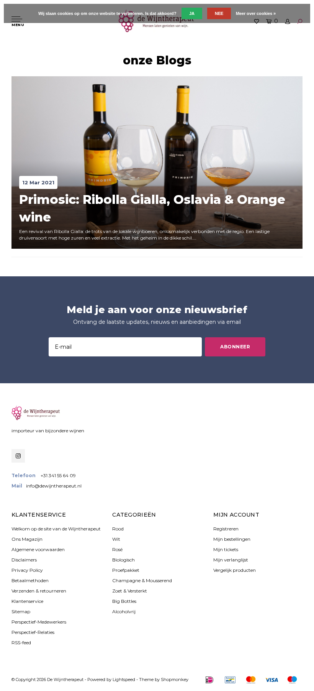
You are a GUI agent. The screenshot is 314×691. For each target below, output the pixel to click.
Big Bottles (124, 601)
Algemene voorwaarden (38, 549)
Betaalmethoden (30, 580)
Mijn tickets (225, 549)
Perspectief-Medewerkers (38, 622)
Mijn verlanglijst (230, 560)
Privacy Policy (27, 570)
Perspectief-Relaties (32, 632)
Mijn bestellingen (231, 539)
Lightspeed (124, 679)
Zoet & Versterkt (129, 591)
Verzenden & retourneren (38, 591)
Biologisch (123, 560)
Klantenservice (27, 601)
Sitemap (20, 611)
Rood (118, 529)
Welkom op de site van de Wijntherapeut (56, 529)
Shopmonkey (174, 679)
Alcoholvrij (124, 611)
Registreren (226, 529)
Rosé (117, 549)
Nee (219, 13)
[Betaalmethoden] (209, 679)
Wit (116, 539)
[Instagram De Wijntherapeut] (18, 456)
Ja (192, 13)
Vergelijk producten (234, 570)
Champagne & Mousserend (142, 580)
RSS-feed (21, 642)
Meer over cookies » (256, 13)
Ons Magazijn (27, 539)
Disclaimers (24, 560)
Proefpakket (125, 570)
